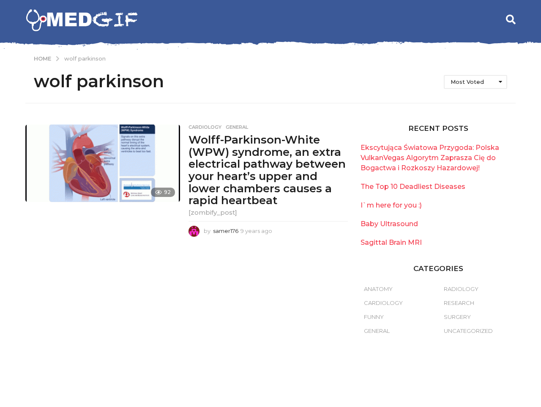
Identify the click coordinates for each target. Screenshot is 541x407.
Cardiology (205, 127)
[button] (511, 19)
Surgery (457, 316)
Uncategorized (468, 330)
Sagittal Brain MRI (391, 242)
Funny (374, 316)
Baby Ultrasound (389, 224)
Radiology (461, 288)
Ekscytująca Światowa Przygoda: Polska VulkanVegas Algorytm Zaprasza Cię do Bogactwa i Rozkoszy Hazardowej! (430, 158)
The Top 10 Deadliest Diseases (413, 187)
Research (459, 302)
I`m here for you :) (391, 205)
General (237, 127)
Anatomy (378, 288)
